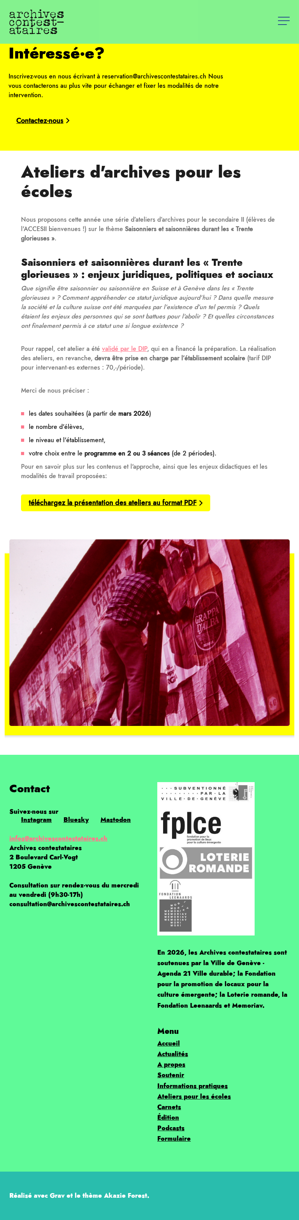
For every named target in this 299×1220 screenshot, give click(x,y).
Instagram (36, 819)
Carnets (169, 1107)
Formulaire (174, 1138)
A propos (171, 1064)
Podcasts (171, 1128)
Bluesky (76, 819)
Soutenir (170, 1075)
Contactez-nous (39, 121)
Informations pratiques (192, 1085)
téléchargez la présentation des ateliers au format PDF (113, 503)
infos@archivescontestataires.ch (58, 838)
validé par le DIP (124, 348)
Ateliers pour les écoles (194, 1096)
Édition (168, 1117)
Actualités (172, 1053)
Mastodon (115, 819)
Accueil (168, 1043)
